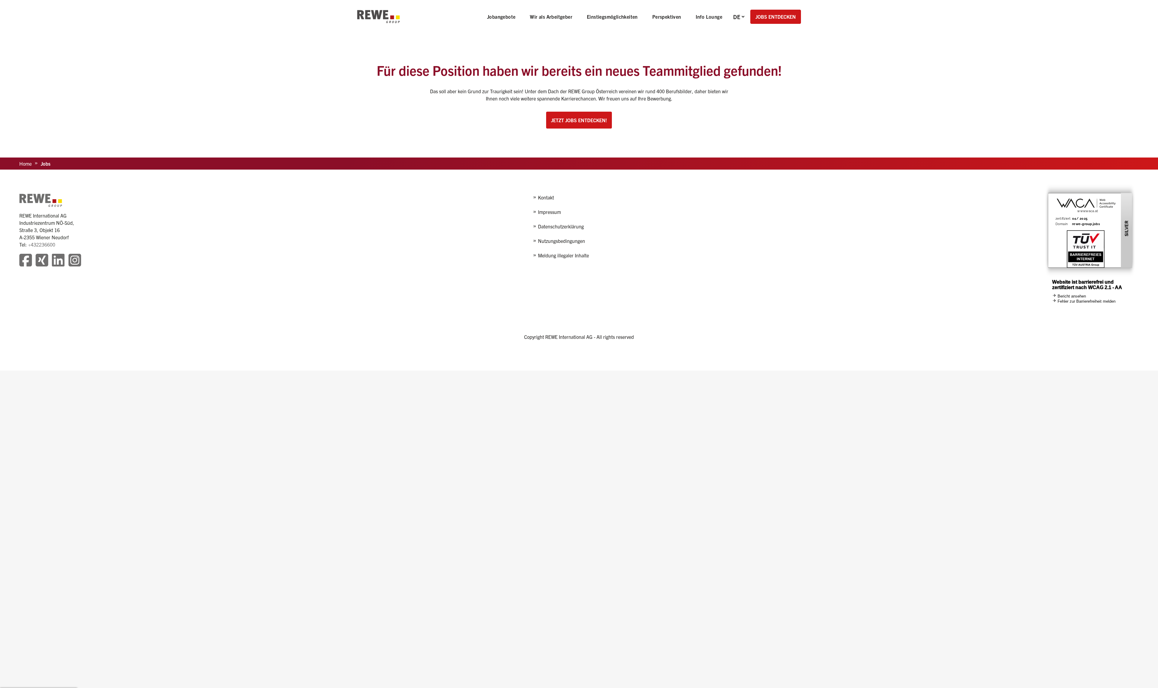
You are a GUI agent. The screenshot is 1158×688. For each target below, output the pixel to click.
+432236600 (41, 244)
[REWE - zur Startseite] (378, 16)
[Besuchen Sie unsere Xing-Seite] (42, 261)
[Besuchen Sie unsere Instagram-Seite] (74, 261)
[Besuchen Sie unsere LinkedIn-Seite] (58, 261)
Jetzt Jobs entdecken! (579, 120)
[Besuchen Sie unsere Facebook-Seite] (25, 261)
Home (25, 164)
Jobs (45, 164)
